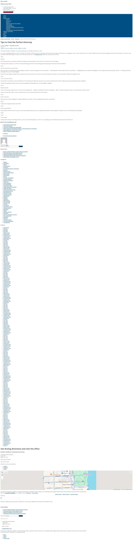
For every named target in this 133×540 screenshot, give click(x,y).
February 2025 (6, 247)
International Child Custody (9, 189)
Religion (5, 210)
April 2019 (5, 339)
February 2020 (6, 326)
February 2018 (6, 357)
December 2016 (7, 376)
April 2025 (5, 244)
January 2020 (6, 327)
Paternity (8, 28)
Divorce (8, 19)
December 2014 (7, 407)
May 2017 (5, 369)
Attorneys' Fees (6, 171)
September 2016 (7, 380)
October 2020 (6, 315)
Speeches (5, 218)
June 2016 (5, 383)
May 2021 (5, 306)
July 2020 (5, 319)
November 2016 (7, 377)
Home (4, 15)
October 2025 (6, 237)
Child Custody (6, 174)
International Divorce (8, 191)
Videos (4, 36)
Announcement (6, 166)
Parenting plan (6, 202)
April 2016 (5, 386)
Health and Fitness (7, 188)
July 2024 (5, 256)
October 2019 (6, 331)
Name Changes (6, 201)
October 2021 (6, 299)
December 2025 (7, 235)
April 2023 (5, 276)
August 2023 (6, 271)
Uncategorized (6, 222)
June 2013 (5, 431)
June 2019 (5, 336)
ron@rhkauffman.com (7, 528)
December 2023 (7, 265)
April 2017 (5, 370)
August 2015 (6, 397)
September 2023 (7, 269)
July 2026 (5, 229)
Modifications (6, 200)
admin (6, 45)
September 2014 (7, 411)
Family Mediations (10, 26)
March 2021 (6, 309)
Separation (5, 217)
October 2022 (6, 284)
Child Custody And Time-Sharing (13, 23)
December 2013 (7, 423)
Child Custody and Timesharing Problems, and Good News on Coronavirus (20, 128)
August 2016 (6, 381)
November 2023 (7, 267)
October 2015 (6, 394)
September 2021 (7, 301)
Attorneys (5, 133)
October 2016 (6, 378)
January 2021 (6, 311)
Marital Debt (6, 196)
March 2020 (6, 324)
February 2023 (6, 278)
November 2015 (7, 393)
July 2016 (5, 382)
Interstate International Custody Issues (14, 27)
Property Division (7, 208)
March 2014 (6, 419)
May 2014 (5, 416)
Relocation (5, 213)
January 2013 (6, 437)
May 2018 (5, 353)
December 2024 (7, 250)
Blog (4, 34)
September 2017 (7, 364)
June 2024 (5, 258)
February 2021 (6, 310)
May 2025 (5, 243)
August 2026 (6, 227)
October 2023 (6, 268)
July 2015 (5, 398)
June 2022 (5, 289)
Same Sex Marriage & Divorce (10, 214)
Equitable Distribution (8, 180)
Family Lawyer (58, 494)
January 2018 (6, 359)
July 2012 (5, 445)
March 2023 (6, 277)
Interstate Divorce (7, 195)
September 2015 (7, 395)
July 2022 (5, 288)
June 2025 (5, 242)
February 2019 (6, 341)
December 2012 (7, 439)
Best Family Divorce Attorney (9, 135)
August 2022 (6, 286)
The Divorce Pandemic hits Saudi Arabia (12, 127)
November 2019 (7, 330)
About (4, 17)
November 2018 (7, 345)
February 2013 (6, 436)
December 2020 (7, 313)
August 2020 (6, 318)
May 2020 (5, 322)
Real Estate (5, 209)
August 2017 (6, 365)
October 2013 (6, 425)
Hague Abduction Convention (9, 187)
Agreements (6, 163)
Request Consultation (8, 31)
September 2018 (7, 348)
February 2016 (6, 389)
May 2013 (5, 432)
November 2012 (7, 440)
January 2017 (6, 374)
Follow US (3, 495)
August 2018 (6, 349)
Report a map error (129, 489)
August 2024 (6, 255)
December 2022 (7, 281)
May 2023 (5, 275)
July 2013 (5, 429)
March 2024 (6, 261)
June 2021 (5, 305)
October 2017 (6, 362)
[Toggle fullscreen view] (130, 472)
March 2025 (6, 246)
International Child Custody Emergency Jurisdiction (14, 155)
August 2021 (6, 302)
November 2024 (7, 251)
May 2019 (5, 338)
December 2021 (7, 297)
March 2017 (6, 372)
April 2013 (5, 433)
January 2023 (6, 280)
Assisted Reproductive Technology (11, 168)
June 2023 (5, 273)
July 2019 (5, 335)
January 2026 (6, 234)
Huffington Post (38, 54)
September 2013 (7, 427)
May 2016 (5, 385)
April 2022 (5, 292)
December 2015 (7, 391)
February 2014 (6, 420)
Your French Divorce (7, 126)
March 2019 (6, 340)
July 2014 (5, 414)
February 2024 (6, 263)
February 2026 (6, 233)
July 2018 (5, 351)
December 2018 (7, 344)
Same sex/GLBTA (7, 216)
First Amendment (7, 184)
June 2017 (5, 368)
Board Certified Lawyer (8, 172)
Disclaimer (28, 493)
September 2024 (7, 254)
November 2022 (7, 282)
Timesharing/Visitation (8, 221)
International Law (7, 192)
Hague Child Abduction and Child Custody (12, 154)
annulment (5, 167)
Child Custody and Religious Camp (11, 157)
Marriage (5, 197)
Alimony (8, 22)
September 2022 (7, 285)
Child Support (9, 24)
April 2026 (5, 231)
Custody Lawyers (74, 494)
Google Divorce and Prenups (9, 124)
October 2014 (6, 410)
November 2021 (7, 298)
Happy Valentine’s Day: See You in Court (12, 130)
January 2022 (6, 296)
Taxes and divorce (7, 220)
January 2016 (6, 390)
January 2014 (6, 422)
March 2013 (6, 435)
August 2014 (6, 412)
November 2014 (7, 408)
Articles (5, 35)
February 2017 (6, 373)
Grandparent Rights (7, 185)
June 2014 (5, 415)
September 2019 (7, 332)
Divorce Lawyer (65, 494)
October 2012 (6, 441)
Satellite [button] (6, 472)
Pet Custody (6, 205)
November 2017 (7, 361)
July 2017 (5, 366)
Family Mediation (7, 183)
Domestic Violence (7, 179)
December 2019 (7, 328)
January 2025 (6, 248)
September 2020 (7, 317)
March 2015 (6, 403)
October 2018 (6, 347)
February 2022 (6, 294)
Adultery (5, 162)
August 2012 (6, 444)
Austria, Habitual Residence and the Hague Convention (15, 151)
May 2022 (5, 290)
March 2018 (6, 356)
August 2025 (6, 239)
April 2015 (5, 402)
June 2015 (5, 399)
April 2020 (5, 323)
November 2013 (7, 424)
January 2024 (6, 264)
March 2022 (6, 293)
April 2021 (5, 307)
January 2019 (6, 343)
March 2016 (6, 387)
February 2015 (6, 404)
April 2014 (5, 418)
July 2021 (5, 303)
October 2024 (6, 252)
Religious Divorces (7, 212)
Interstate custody (7, 193)
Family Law (8, 21)
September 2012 (7, 443)
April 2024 (5, 260)
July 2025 (5, 240)
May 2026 (5, 230)
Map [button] (2, 472)
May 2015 (5, 401)
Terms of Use (123, 489)
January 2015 (6, 406)
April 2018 (5, 355)
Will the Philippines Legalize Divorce (11, 131)
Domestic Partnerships (8, 178)
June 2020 (5, 320)
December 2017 (7, 360)
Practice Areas (6, 18)
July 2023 (5, 272)
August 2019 (6, 334)
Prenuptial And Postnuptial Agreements (15, 30)
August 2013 (6, 428)
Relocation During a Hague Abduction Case (13, 153)
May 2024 (5, 259)
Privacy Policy (35, 493)
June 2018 (5, 352)
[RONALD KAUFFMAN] (6, 4)
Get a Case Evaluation (8, 12)
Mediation (5, 199)
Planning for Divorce (7, 206)
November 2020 (7, 314)
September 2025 (7, 238)
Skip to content (4, 1)
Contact (5, 32)
